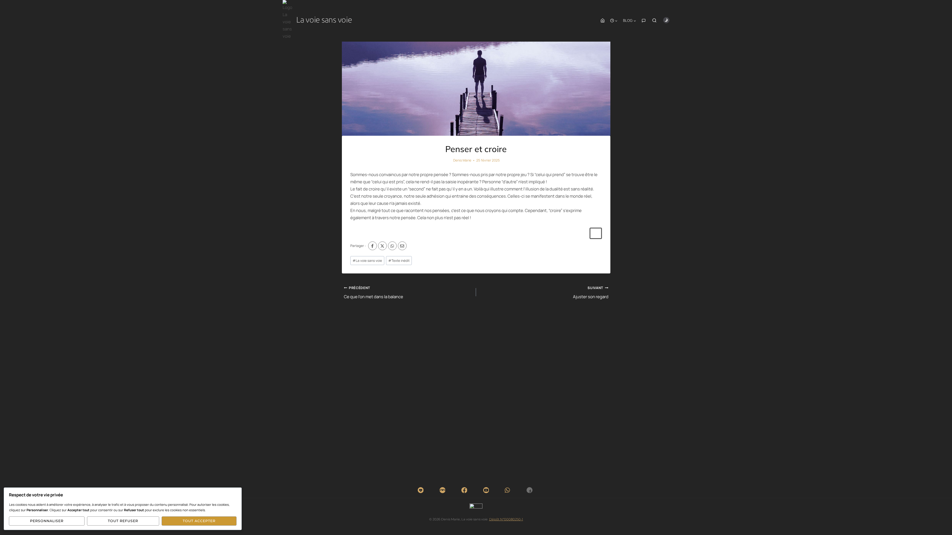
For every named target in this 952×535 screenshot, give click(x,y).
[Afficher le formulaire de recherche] (654, 20)
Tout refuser (123, 521)
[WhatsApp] (392, 245)
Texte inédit (399, 260)
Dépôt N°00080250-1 (506, 519)
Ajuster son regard (590, 292)
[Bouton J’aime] (595, 233)
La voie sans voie (367, 260)
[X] (382, 245)
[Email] (402, 245)
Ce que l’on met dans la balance (373, 292)
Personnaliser (46, 521)
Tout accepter (199, 521)
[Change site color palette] (666, 20)
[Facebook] (372, 245)
